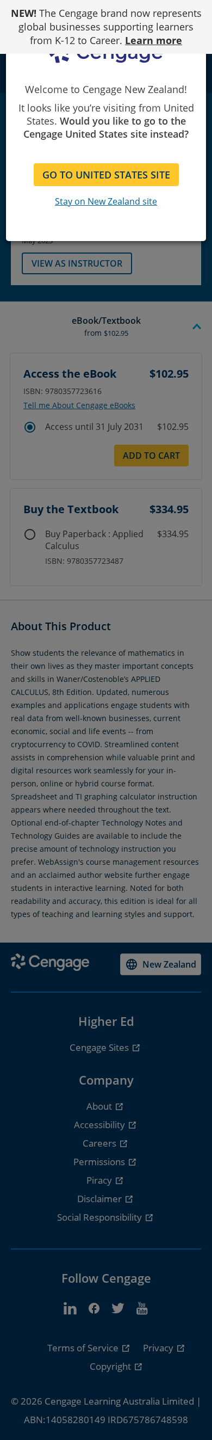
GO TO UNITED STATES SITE (106, 174)
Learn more (153, 40)
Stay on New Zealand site (106, 201)
